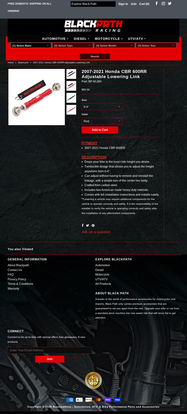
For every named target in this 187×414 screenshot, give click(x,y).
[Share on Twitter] (87, 225)
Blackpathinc (62, 406)
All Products (103, 283)
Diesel (80, 39)
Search (95, 56)
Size (84, 100)
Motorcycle (107, 39)
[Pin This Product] (93, 225)
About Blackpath (18, 265)
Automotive (54, 39)
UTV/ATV (135, 39)
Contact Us (15, 269)
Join (134, 3)
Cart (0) (144, 3)
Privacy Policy (17, 279)
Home (11, 62)
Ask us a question (96, 232)
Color (85, 114)
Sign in (123, 3)
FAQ (11, 274)
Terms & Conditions (20, 283)
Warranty (13, 288)
